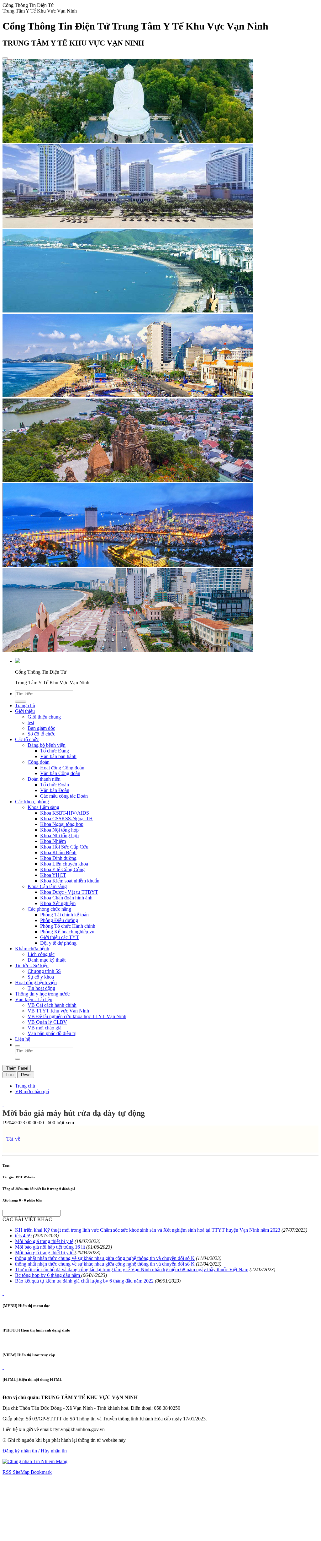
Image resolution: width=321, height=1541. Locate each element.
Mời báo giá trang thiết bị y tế (44, 1241)
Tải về (13, 1139)
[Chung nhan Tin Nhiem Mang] (35, 1461)
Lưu (9, 1074)
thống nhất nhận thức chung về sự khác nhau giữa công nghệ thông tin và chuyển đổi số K (105, 1258)
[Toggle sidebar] (5, 58)
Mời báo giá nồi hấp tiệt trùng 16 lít (50, 1247)
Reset (26, 1074)
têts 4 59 (23, 1235)
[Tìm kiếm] (17, 1046)
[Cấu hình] (5, 1342)
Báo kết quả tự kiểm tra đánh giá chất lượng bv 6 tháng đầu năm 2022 (85, 1280)
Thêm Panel (16, 1068)
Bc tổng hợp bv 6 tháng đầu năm (48, 1275)
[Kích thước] (3, 1104)
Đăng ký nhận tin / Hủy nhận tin (35, 1450)
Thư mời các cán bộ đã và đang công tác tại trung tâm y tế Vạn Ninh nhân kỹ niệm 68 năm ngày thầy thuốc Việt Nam (131, 1269)
